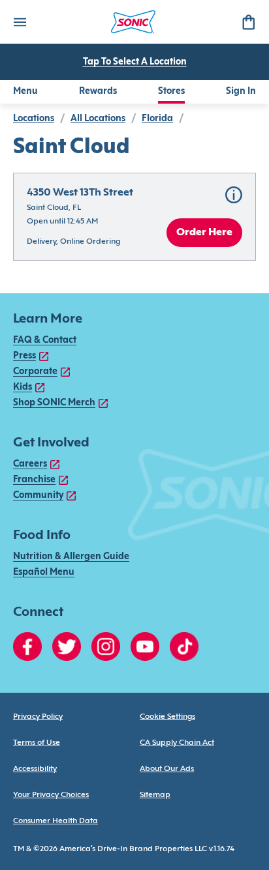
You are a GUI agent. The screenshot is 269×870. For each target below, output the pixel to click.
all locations (98, 119)
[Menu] (19, 22)
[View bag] (248, 22)
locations (33, 119)
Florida (157, 119)
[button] (134, 217)
